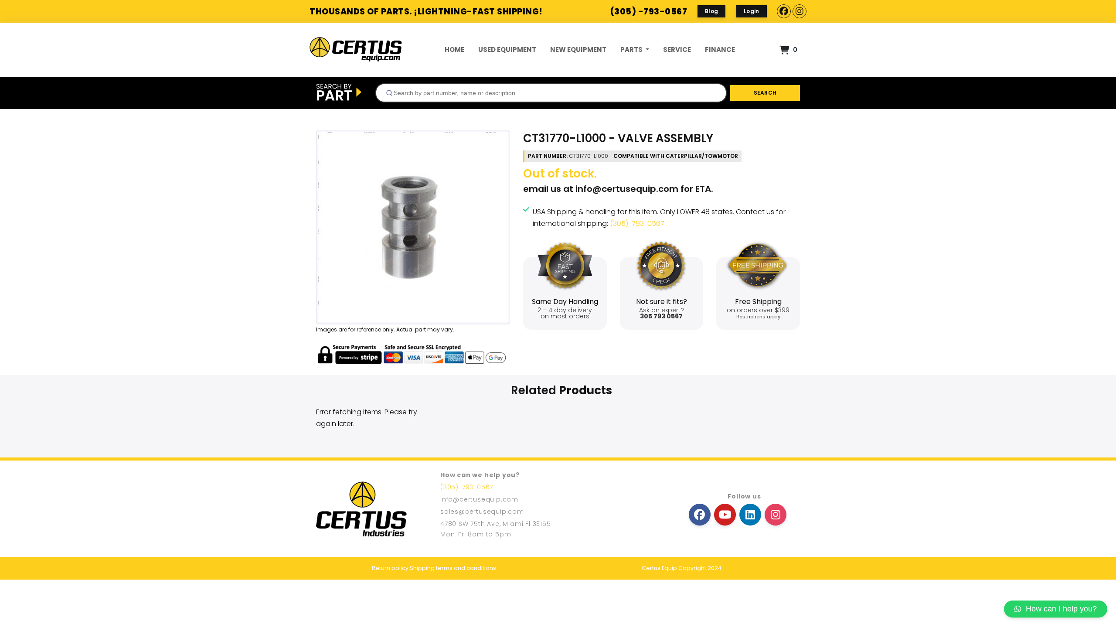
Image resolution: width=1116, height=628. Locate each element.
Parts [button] (632, 49)
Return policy (390, 568)
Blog (711, 11)
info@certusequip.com (626, 189)
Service (677, 49)
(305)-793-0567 (637, 223)
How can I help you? (1061, 608)
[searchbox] (554, 93)
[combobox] (551, 92)
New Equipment (578, 49)
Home (454, 49)
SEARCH (765, 92)
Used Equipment (507, 49)
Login (751, 11)
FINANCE (720, 49)
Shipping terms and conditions (453, 568)
